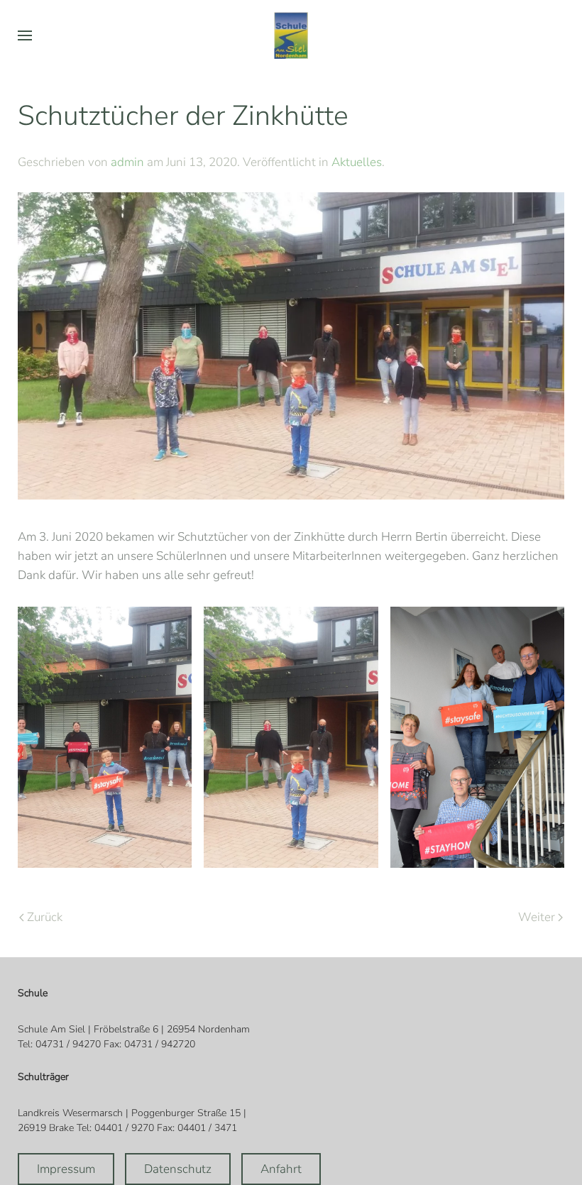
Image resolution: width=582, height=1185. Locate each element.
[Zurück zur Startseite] (291, 35)
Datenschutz (178, 1169)
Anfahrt (281, 1169)
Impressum (66, 1169)
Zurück (44, 917)
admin (127, 162)
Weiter (536, 917)
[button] (25, 35)
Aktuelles (356, 162)
